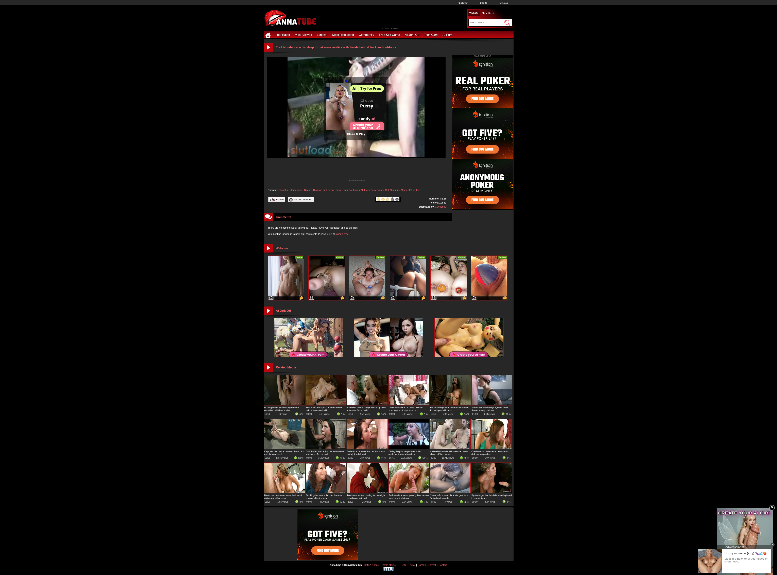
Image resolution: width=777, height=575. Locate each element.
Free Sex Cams (389, 34)
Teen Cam (431, 34)
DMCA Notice (371, 565)
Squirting (395, 190)
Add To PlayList (303, 199)
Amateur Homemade (291, 190)
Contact (442, 565)
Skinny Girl (383, 190)
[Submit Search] (507, 22)
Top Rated (283, 34)
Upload (504, 3)
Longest (322, 34)
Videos (473, 13)
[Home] (268, 35)
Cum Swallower (351, 190)
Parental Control (427, 565)
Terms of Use (388, 565)
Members (488, 13)
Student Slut (408, 190)
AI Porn (447, 34)
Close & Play (356, 134)
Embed (280, 199)
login (329, 234)
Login (483, 3)
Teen (418, 190)
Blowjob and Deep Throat (327, 190)
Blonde (308, 190)
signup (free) (342, 234)
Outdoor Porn (368, 190)
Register (463, 3)
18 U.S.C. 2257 (406, 565)
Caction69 (440, 206)
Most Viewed (303, 34)
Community (366, 34)
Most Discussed (343, 34)
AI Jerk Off (412, 34)
